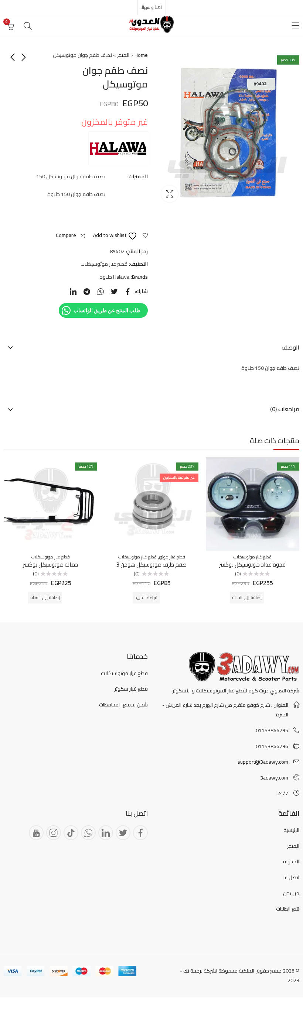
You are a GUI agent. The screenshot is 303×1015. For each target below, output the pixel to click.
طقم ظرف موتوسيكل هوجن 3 (151, 564)
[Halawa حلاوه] (118, 149)
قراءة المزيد (146, 597)
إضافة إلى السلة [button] (247, 597)
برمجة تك (192, 971)
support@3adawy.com (263, 762)
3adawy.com (274, 777)
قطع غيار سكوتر (131, 689)
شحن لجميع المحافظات (123, 704)
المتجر (123, 55)
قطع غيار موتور (172, 557)
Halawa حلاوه (114, 277)
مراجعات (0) (284, 408)
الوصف (290, 347)
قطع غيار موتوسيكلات (104, 264)
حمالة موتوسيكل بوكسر (50, 564)
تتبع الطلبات (287, 909)
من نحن (291, 893)
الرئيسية (291, 830)
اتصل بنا (291, 877)
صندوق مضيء (169, 193)
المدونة (291, 861)
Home (141, 55)
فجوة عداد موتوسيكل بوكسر (252, 564)
